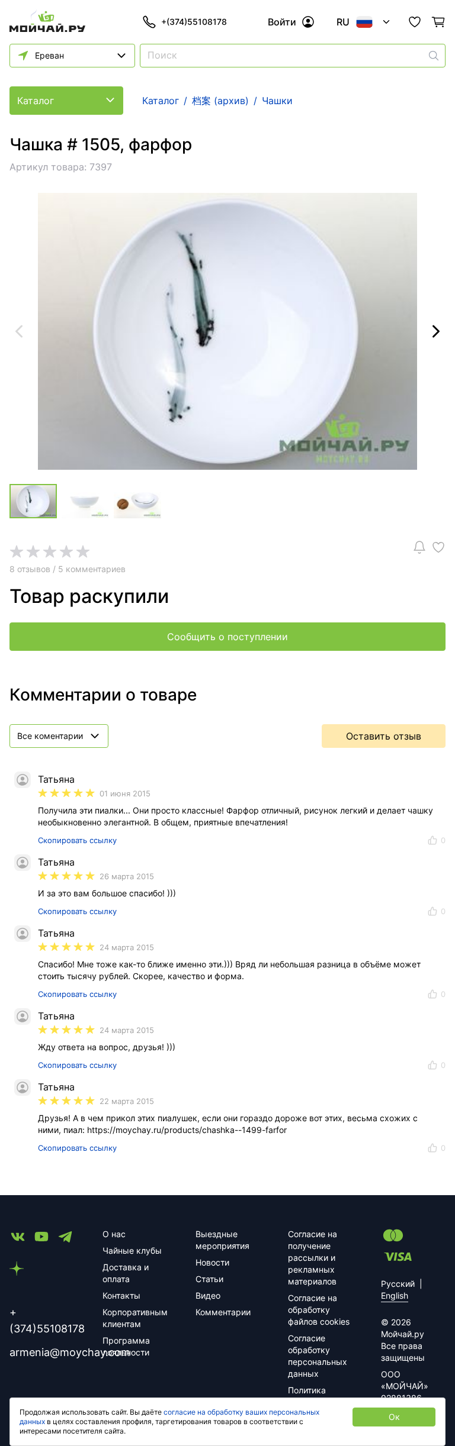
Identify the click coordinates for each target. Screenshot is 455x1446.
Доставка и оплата (125, 1273)
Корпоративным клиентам (134, 1318)
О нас (114, 1234)
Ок (394, 1417)
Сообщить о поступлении (227, 637)
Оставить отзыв (383, 736)
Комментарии (223, 1312)
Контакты (121, 1295)
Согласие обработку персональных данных (317, 1356)
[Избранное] (415, 22)
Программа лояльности (126, 1346)
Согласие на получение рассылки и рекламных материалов (312, 1257)
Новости (212, 1262)
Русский (398, 1284)
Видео (208, 1295)
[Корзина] (438, 22)
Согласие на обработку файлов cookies (319, 1309)
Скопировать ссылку (77, 840)
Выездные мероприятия (222, 1240)
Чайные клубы (132, 1250)
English (394, 1295)
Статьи (209, 1279)
